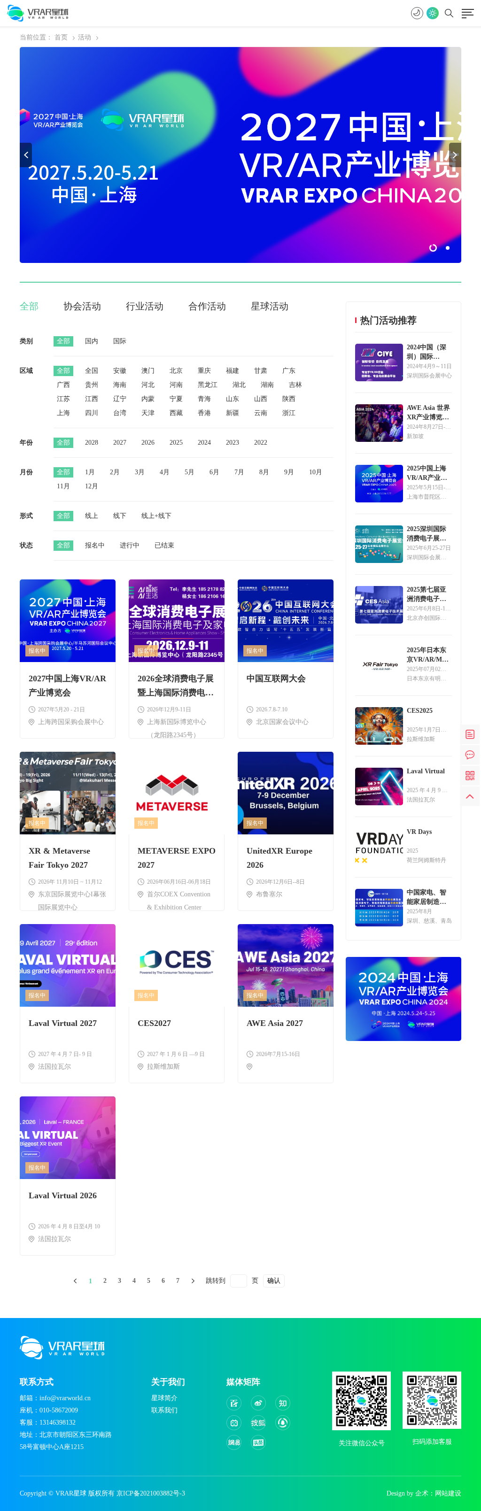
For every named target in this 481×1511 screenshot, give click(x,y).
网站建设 (448, 1493)
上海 (63, 412)
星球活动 (269, 306)
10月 (315, 472)
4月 (165, 472)
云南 (260, 412)
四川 (91, 412)
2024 (204, 442)
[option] (240, 155)
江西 (91, 398)
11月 (63, 486)
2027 (119, 442)
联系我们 (164, 1410)
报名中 (95, 545)
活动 (84, 37)
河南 (176, 384)
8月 (264, 472)
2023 (232, 442)
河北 (148, 384)
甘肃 (260, 370)
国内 (91, 341)
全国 (91, 370)
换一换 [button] (26, 155)
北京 (176, 370)
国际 (119, 341)
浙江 (288, 412)
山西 (260, 398)
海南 (119, 384)
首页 (61, 37)
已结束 (164, 545)
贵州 (91, 384)
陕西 (288, 398)
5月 (189, 472)
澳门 (148, 370)
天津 (148, 412)
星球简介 (164, 1398)
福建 (232, 370)
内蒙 (148, 398)
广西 (63, 384)
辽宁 (119, 398)
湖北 (239, 384)
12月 (91, 486)
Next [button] (455, 155)
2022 (260, 442)
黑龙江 (207, 384)
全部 (29, 306)
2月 (115, 472)
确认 (273, 1280)
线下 (119, 515)
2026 (148, 442)
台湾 (119, 412)
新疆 (232, 412)
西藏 (176, 412)
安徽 (119, 370)
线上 (91, 515)
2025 (176, 442)
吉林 (295, 384)
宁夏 (176, 398)
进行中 (130, 545)
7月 (239, 472)
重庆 (204, 370)
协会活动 (82, 306)
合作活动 (207, 306)
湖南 (267, 384)
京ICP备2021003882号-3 (150, 1493)
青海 (204, 398)
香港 (204, 412)
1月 (90, 472)
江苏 (63, 398)
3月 (140, 472)
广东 (288, 370)
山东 (232, 398)
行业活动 (144, 306)
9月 (289, 472)
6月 (214, 472)
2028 (91, 442)
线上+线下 (156, 515)
